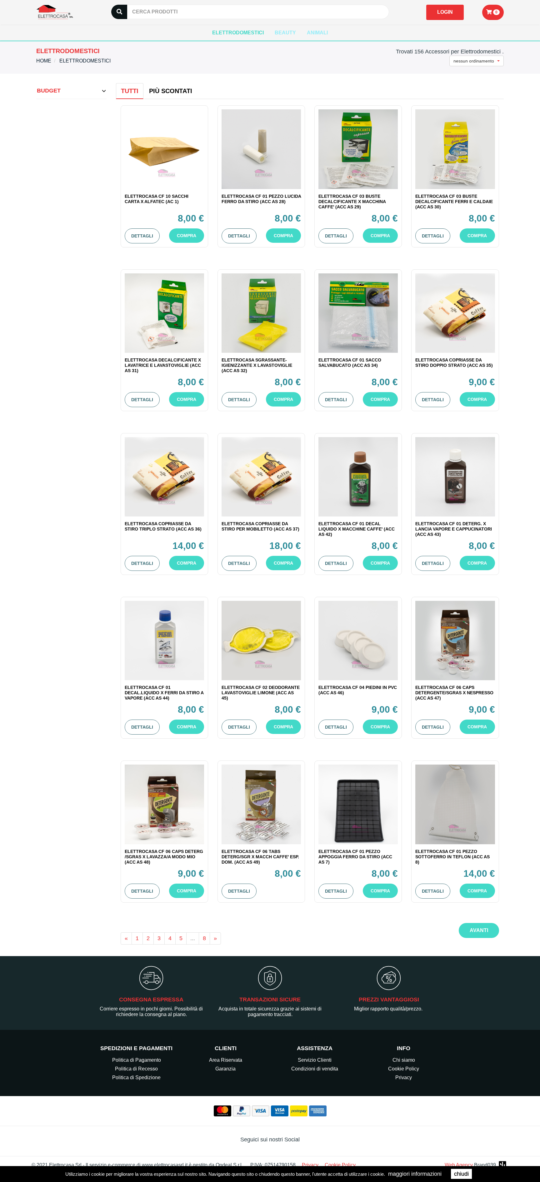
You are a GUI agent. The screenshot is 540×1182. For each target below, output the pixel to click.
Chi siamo (403, 1060)
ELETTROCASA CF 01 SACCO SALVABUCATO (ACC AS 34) (349, 362)
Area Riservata (225, 1060)
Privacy (403, 1077)
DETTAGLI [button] (142, 235)
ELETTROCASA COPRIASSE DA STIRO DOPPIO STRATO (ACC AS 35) (454, 362)
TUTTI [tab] (129, 90)
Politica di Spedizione (136, 1077)
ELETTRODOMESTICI (238, 32)
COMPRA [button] (186, 235)
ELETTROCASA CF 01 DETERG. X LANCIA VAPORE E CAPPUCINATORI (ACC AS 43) (453, 529)
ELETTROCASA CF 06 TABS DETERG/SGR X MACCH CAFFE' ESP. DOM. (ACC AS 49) (260, 857)
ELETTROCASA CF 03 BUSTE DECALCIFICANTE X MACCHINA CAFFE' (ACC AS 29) (352, 201)
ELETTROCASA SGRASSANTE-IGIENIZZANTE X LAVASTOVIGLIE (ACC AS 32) (257, 365)
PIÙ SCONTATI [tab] (170, 90)
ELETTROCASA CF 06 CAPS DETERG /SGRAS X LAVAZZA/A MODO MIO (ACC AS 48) (164, 857)
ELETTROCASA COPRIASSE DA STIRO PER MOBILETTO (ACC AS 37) (260, 526)
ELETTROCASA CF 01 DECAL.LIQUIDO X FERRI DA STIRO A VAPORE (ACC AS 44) (164, 693)
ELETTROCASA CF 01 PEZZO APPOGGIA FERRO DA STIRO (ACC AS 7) (355, 857)
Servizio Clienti (315, 1060)
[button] (493, 12)
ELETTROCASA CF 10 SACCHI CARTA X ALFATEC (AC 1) (156, 199)
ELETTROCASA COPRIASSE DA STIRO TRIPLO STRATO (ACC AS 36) (163, 526)
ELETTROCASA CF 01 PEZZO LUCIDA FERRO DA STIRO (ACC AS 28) (261, 199)
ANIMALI (317, 32)
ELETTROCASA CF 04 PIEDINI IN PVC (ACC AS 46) (357, 690)
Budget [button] (49, 90)
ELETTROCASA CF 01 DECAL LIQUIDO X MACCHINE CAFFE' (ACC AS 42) (356, 529)
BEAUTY (285, 32)
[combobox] (476, 61)
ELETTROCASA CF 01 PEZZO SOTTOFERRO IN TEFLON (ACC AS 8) (452, 857)
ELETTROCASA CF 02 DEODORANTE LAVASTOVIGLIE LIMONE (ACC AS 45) (261, 693)
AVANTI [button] (479, 930)
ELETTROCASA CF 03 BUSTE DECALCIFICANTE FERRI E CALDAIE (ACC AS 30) (454, 201)
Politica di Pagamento (136, 1060)
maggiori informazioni (415, 1174)
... (192, 938)
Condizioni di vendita (314, 1068)
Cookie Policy (403, 1068)
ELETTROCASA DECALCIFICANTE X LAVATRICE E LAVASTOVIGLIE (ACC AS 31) (163, 365)
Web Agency (459, 1165)
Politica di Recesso (136, 1068)
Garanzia (225, 1068)
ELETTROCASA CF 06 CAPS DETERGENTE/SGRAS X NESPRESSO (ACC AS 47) (454, 693)
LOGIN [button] (445, 12)
